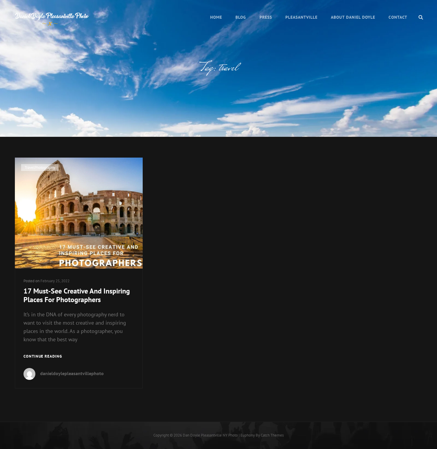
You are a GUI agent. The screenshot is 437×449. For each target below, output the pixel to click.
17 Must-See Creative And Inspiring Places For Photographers (76, 295)
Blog (240, 17)
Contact (398, 17)
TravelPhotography (40, 167)
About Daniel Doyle (353, 17)
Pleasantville (301, 17)
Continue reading (42, 356)
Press (266, 17)
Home (216, 17)
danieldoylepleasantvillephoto (72, 373)
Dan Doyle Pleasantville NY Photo (210, 435)
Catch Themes (272, 435)
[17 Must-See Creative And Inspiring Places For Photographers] (79, 213)
